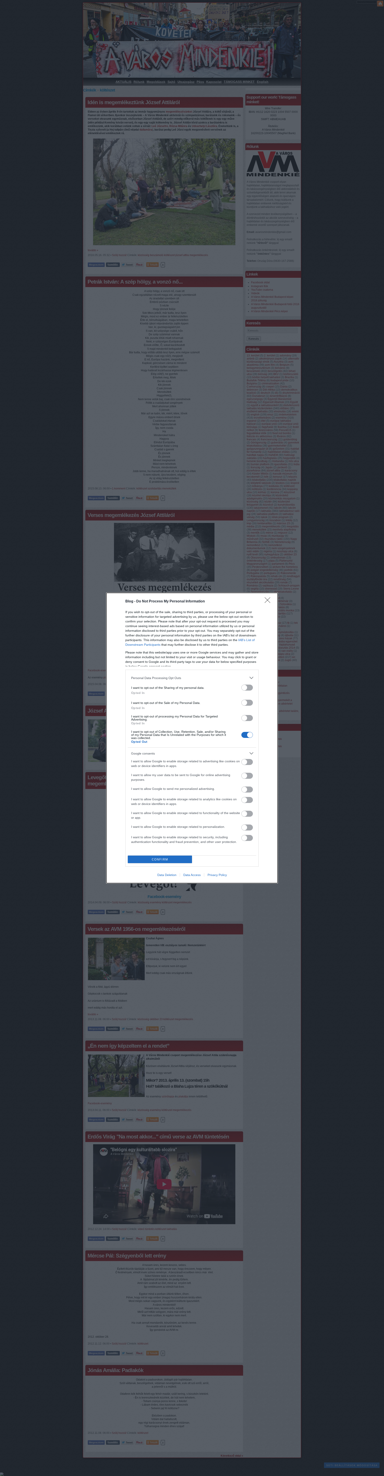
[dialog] (192, 738)
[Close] (269, 601)
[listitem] (192, 677)
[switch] (247, 688)
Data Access (192, 875)
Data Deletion (166, 875)
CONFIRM (160, 859)
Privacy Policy (217, 875)
